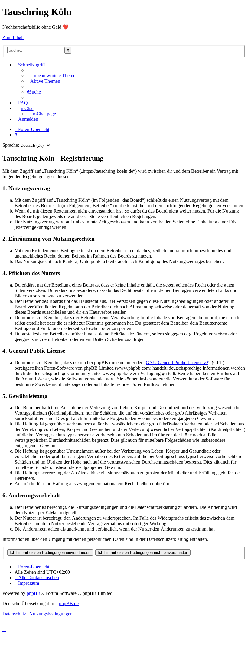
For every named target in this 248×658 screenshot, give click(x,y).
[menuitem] (52, 75)
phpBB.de (69, 603)
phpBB (34, 593)
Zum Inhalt (13, 37)
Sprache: (10, 145)
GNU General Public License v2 (177, 362)
